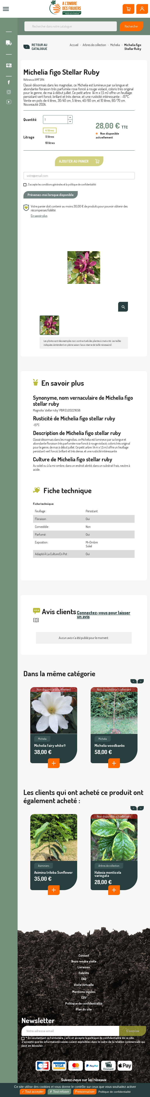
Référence (28, 79)
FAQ (83, 979)
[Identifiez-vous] (142, 9)
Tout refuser (60, 1091)
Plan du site (84, 1009)
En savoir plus (39, 216)
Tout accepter (34, 1091)
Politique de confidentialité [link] (114, 1091)
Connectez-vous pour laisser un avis (103, 614)
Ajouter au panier (73, 161)
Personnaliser (85, 1091)
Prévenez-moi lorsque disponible (51, 195)
